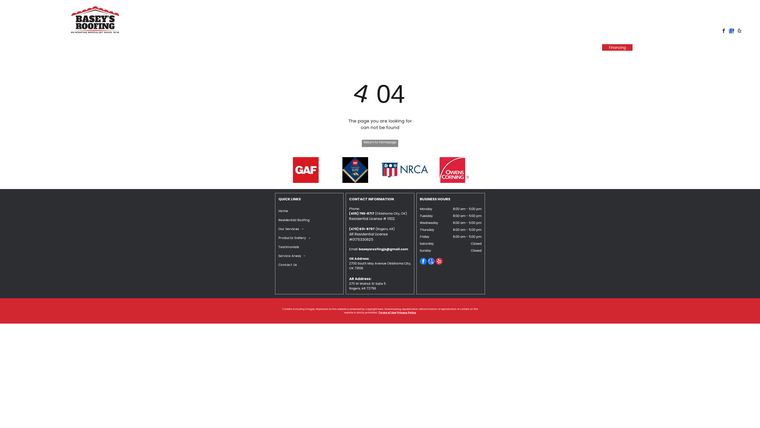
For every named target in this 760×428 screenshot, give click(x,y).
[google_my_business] (731, 31)
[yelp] (739, 31)
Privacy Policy (406, 312)
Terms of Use (387, 312)
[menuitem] (259, 47)
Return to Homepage (380, 142)
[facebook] (723, 31)
